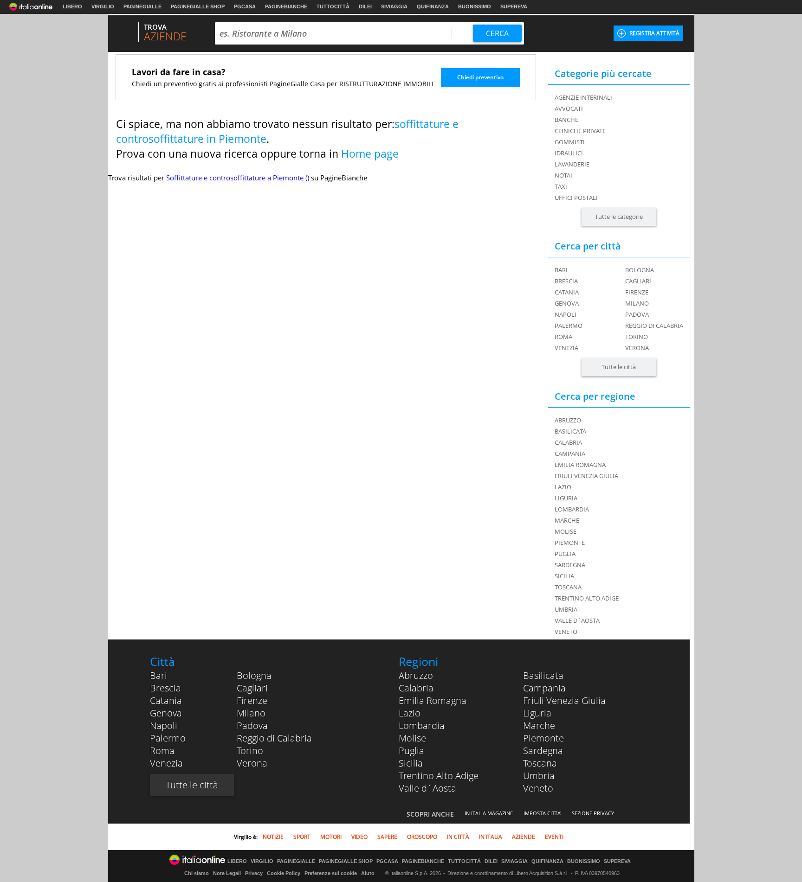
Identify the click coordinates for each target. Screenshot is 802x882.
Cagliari (638, 281)
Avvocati (569, 108)
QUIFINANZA (433, 6)
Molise (412, 738)
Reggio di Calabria (654, 325)
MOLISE (565, 531)
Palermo (568, 325)
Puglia (411, 750)
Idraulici (569, 153)
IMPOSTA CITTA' (542, 813)
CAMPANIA (570, 453)
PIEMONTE (570, 542)
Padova (637, 314)
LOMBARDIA (572, 509)
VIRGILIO (102, 6)
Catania (567, 292)
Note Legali (227, 873)
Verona (637, 348)
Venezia (566, 348)
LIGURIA (566, 498)
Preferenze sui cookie (330, 873)
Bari (561, 270)
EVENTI (554, 837)
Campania (544, 688)
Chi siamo (196, 873)
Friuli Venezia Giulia (564, 700)
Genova (567, 303)
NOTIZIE (273, 837)
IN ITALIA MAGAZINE (489, 813)
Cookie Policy (283, 873)
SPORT (301, 837)
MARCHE (567, 520)
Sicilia (411, 763)
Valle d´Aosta (427, 788)
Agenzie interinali (583, 97)
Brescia (566, 281)
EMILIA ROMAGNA (580, 464)
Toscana (540, 763)
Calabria (416, 688)
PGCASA (245, 6)
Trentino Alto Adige (439, 775)
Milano (637, 303)
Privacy (254, 873)
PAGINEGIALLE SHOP (198, 6)
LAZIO (563, 487)
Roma (563, 336)
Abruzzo (416, 675)
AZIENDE (523, 837)
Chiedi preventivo (480, 77)
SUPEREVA (513, 6)
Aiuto (368, 873)
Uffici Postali (576, 197)
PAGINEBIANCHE (286, 6)
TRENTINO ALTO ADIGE (587, 598)
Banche (566, 119)
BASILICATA (570, 431)
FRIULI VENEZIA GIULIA (586, 476)
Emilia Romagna (432, 700)
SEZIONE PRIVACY (593, 813)
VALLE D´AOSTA (577, 620)
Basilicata (543, 675)
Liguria (537, 713)
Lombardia (422, 725)
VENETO (566, 631)
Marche (539, 725)
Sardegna (543, 750)
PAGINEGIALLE (142, 6)
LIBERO (72, 6)
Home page (370, 153)
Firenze (636, 292)
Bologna (639, 270)
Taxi (561, 186)
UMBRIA (566, 609)
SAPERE (387, 837)
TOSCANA (568, 587)
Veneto (538, 788)
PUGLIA (565, 554)
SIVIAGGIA (394, 6)
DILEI (365, 6)
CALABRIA (568, 442)
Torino (636, 336)
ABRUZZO (568, 420)
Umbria (539, 775)
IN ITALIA (490, 837)
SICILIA (564, 576)
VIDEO (359, 837)
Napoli (565, 314)
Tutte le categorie (619, 216)
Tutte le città (619, 367)
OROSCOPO (422, 837)
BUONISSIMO (474, 6)
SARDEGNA (570, 565)
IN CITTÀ (458, 837)
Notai (563, 175)
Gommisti (570, 142)
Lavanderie (572, 164)
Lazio (409, 713)
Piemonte (543, 738)
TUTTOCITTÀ (333, 6)
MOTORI (331, 837)
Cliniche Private (580, 131)
